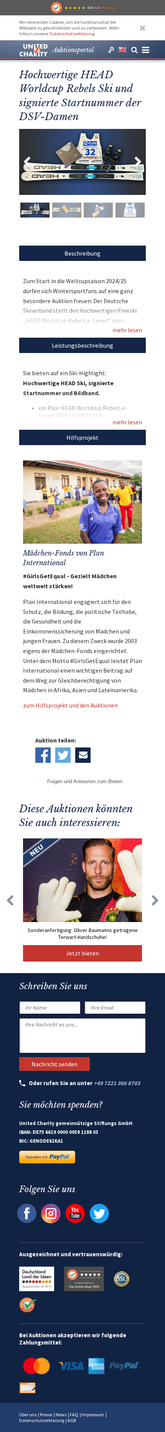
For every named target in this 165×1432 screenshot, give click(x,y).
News (61, 1414)
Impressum (93, 1414)
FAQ (74, 1414)
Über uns (27, 1414)
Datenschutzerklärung (72, 33)
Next (138, 162)
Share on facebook (43, 755)
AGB (72, 1420)
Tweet (63, 755)
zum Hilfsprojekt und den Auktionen (70, 705)
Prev (27, 162)
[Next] (155, 900)
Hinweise (108, 8)
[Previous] (9, 900)
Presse (46, 1414)
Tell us (83, 755)
